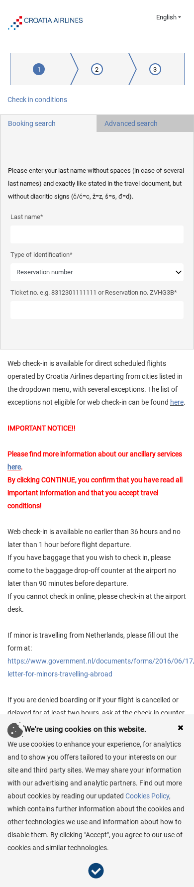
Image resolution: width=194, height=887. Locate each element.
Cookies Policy (147, 796)
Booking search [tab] (32, 123)
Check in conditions (37, 100)
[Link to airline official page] (45, 22)
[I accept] (97, 871)
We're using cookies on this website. (85, 729)
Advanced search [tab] (131, 123)
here (177, 402)
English (166, 17)
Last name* (26, 217)
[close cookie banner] (181, 727)
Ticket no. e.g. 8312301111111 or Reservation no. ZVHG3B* (93, 292)
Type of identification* (41, 254)
